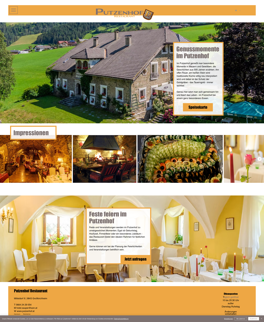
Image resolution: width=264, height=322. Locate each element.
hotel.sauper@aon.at (26, 308)
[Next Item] (260, 159)
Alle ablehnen (240, 319)
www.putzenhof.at (25, 311)
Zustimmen (253, 319)
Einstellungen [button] (228, 319)
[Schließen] (261, 318)
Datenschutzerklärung (121, 319)
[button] (13, 10)
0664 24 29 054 (23, 304)
